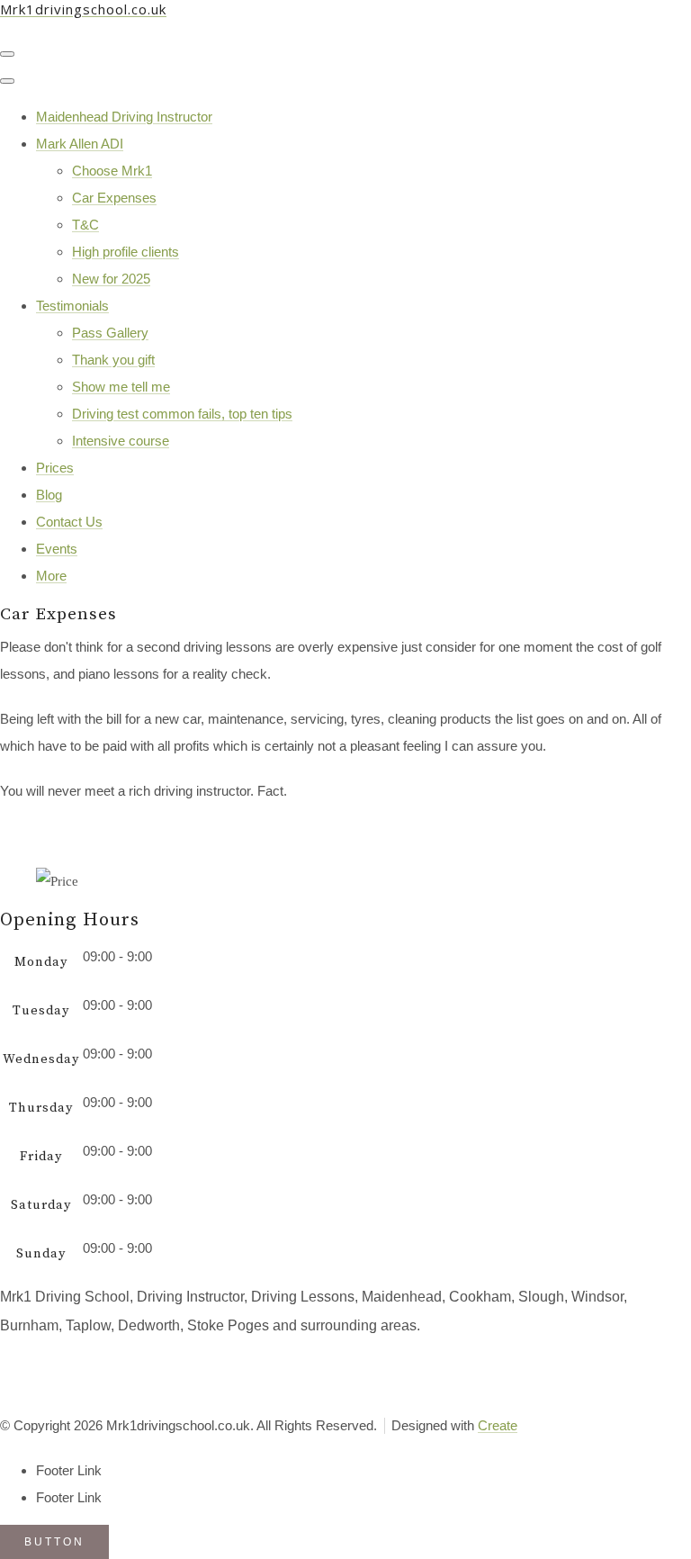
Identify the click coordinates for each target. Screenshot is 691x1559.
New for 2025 (111, 278)
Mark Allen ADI (79, 143)
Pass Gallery (110, 332)
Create (497, 1425)
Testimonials (72, 305)
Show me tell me (121, 386)
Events (56, 548)
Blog (49, 494)
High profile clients (125, 251)
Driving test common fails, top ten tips (182, 413)
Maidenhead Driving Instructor (124, 116)
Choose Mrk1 (112, 170)
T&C (85, 224)
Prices (55, 467)
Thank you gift (113, 359)
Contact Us (69, 521)
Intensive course (120, 440)
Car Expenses (114, 197)
